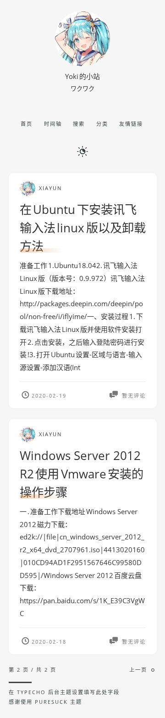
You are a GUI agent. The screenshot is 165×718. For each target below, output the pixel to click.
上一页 (138, 669)
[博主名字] (82, 63)
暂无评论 (132, 395)
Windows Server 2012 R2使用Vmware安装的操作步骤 (81, 473)
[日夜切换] (82, 150)
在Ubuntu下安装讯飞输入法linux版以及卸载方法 (83, 227)
